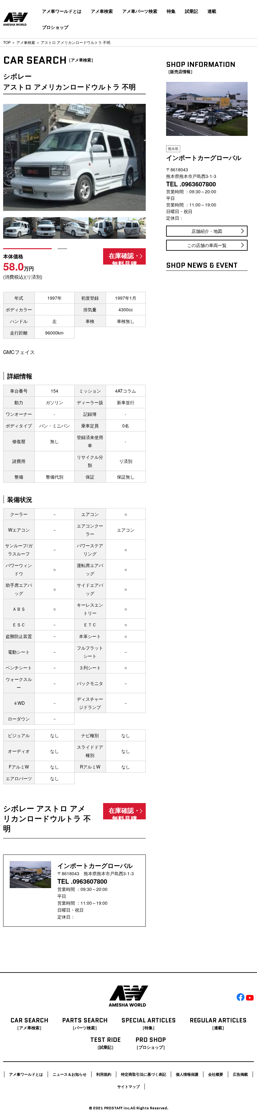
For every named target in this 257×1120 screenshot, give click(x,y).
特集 (171, 11)
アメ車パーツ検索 (139, 11)
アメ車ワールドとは (61, 11)
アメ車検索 (102, 11)
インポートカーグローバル (95, 865)
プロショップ (55, 27)
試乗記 (191, 11)
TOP (7, 42)
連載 (211, 11)
